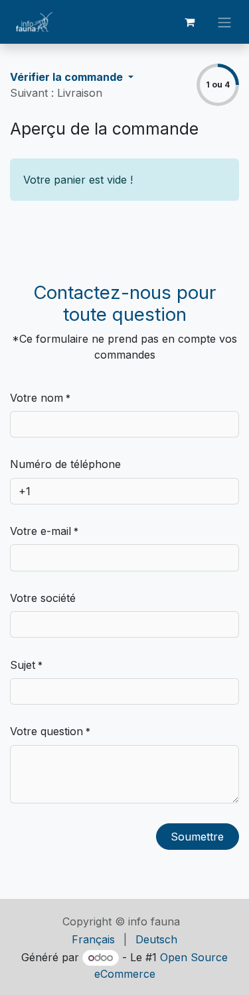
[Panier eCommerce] (189, 22)
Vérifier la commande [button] (67, 77)
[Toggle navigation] (224, 22)
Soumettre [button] (197, 836)
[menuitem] (93, 939)
